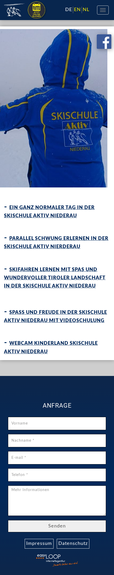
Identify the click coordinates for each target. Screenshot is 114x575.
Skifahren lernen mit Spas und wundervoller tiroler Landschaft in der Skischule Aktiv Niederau (55, 278)
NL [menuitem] (86, 9)
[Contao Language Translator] (43, 557)
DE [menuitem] (68, 9)
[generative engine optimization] (70, 557)
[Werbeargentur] (37, 4)
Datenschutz (73, 543)
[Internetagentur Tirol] (43, 563)
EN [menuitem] (77, 9)
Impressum (39, 543)
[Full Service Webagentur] (70, 563)
